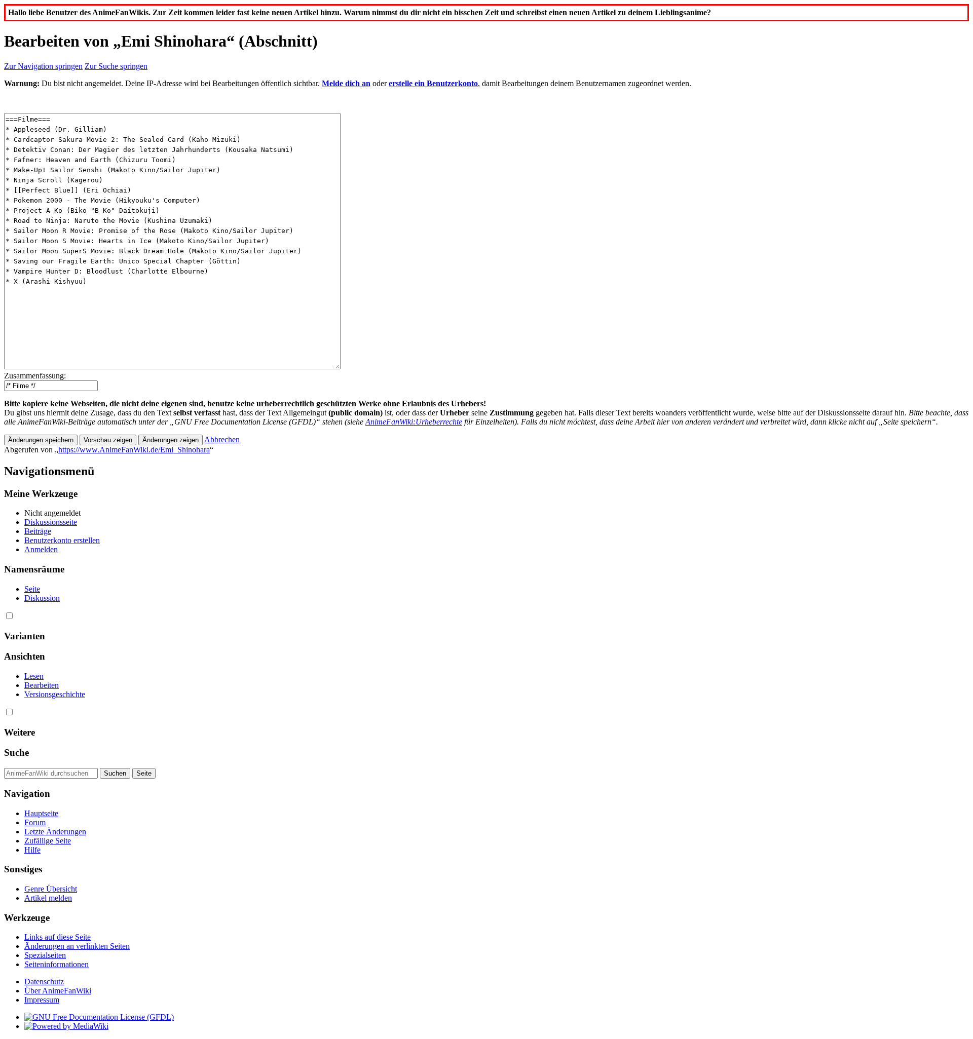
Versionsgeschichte (54, 694)
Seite (32, 589)
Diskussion (42, 598)
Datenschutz (44, 981)
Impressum (41, 999)
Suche (16, 752)
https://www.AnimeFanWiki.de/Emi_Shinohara (134, 449)
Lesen (34, 676)
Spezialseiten (45, 955)
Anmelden (41, 549)
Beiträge (37, 531)
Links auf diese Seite (57, 937)
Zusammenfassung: (35, 375)
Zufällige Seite (47, 840)
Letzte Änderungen (55, 831)
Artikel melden (48, 898)
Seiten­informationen (56, 964)
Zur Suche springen (116, 66)
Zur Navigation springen (43, 66)
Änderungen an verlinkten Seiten (77, 946)
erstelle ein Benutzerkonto (433, 83)
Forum (35, 822)
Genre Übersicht (50, 888)
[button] (222, 439)
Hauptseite (41, 813)
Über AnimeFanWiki (57, 990)
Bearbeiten (41, 685)
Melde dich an (346, 83)
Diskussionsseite (50, 522)
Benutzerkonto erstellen (62, 540)
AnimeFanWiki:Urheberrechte (413, 421)
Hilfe (32, 849)
